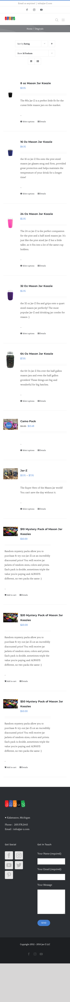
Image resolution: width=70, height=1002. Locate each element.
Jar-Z (23, 470)
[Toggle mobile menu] (63, 20)
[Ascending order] (52, 43)
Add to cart (11, 595)
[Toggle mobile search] (56, 20)
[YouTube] (9, 865)
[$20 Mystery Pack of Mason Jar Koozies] (10, 617)
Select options (28, 121)
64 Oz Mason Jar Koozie (36, 353)
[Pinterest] (9, 875)
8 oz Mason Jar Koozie (35, 83)
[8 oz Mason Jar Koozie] (10, 89)
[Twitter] (19, 865)
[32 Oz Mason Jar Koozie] (10, 292)
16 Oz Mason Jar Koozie (36, 141)
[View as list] (38, 61)
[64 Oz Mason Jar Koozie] (10, 359)
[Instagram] (19, 855)
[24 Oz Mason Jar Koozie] (10, 220)
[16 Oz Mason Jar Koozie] (10, 147)
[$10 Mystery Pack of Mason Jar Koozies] (10, 531)
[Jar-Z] (10, 473)
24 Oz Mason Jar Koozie (36, 213)
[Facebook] (9, 855)
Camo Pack (28, 421)
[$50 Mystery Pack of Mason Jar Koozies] (10, 703)
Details (43, 121)
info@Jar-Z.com (45, 3)
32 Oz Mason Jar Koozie (36, 286)
